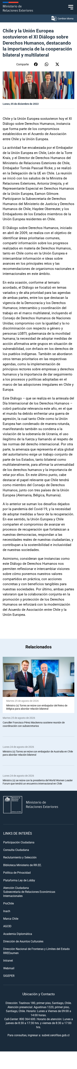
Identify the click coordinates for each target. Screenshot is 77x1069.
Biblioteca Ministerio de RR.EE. (22, 865)
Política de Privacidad (17, 872)
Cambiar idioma (65, 18)
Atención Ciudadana (16, 888)
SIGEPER (9, 975)
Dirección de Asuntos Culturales (23, 941)
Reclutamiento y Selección (20, 857)
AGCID (7, 926)
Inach (6, 911)
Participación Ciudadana (18, 842)
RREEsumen (11, 953)
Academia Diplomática (17, 934)
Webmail (8, 968)
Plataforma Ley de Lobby (19, 880)
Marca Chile (10, 918)
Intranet (8, 960)
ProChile (8, 903)
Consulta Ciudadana (16, 850)
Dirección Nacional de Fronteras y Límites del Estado (36, 949)
